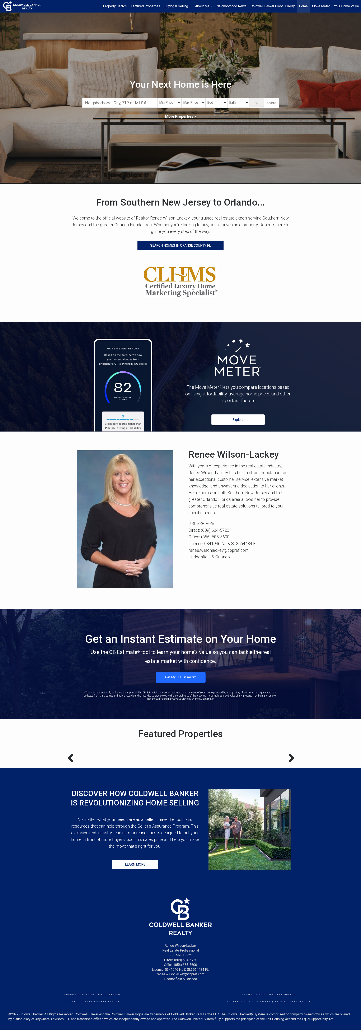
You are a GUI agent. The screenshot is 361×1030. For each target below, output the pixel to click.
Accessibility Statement (249, 1002)
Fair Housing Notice (293, 1002)
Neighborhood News (231, 6)
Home (303, 6)
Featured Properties (145, 6)
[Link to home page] (24, 6)
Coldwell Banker (79, 995)
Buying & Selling (178, 8)
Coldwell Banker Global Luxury (273, 6)
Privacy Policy (282, 995)
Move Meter (321, 6)
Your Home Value (346, 6)
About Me (204, 8)
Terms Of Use (253, 995)
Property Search (115, 6)
